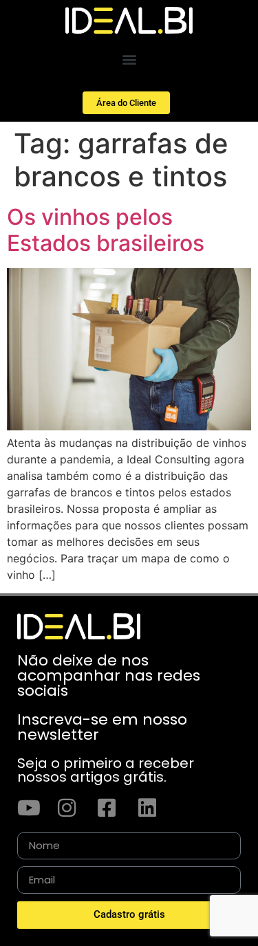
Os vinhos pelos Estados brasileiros (105, 230)
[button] (129, 58)
